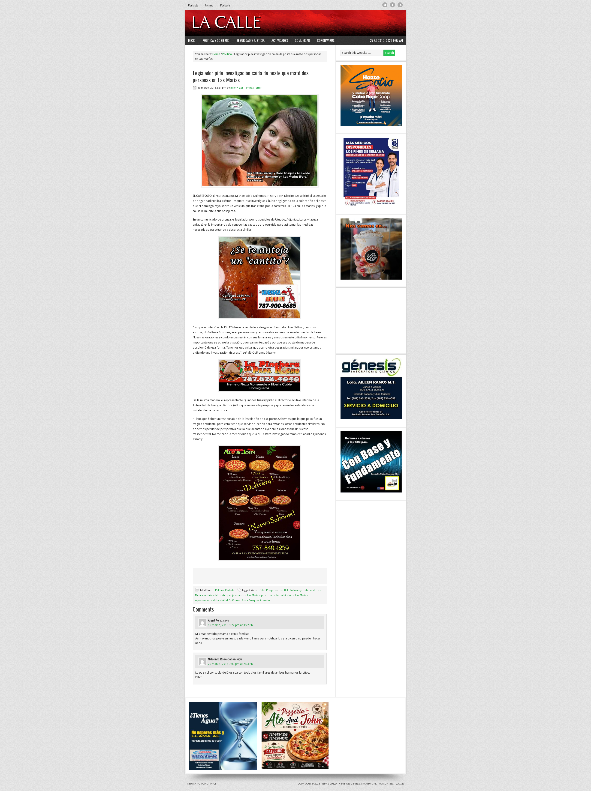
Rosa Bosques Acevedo (256, 600)
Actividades (279, 40)
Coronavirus (326, 40)
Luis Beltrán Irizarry (290, 590)
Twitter (385, 5)
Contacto (193, 5)
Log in (400, 783)
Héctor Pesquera (267, 590)
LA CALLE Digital (238, 23)
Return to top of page (202, 783)
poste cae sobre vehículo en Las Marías (284, 595)
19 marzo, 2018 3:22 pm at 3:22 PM (230, 625)
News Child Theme (333, 783)
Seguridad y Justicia (250, 40)
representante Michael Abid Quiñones (218, 600)
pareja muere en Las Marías (243, 595)
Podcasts (225, 5)
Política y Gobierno (215, 40)
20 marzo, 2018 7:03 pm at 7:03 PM (230, 664)
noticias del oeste (215, 595)
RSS (400, 5)
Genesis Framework (364, 783)
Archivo (209, 5)
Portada (229, 590)
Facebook (392, 5)
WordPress (386, 783)
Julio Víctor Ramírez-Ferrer (245, 87)
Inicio (192, 40)
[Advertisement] (346, 23)
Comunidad (302, 40)
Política (219, 590)
